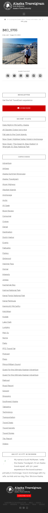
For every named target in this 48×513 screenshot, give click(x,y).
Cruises (5, 221)
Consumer (6, 216)
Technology (7, 412)
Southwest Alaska (10, 401)
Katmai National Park (11, 290)
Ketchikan (6, 311)
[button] (24, 14)
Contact (42, 504)
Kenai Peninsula (9, 301)
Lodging (6, 327)
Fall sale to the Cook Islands (14, 134)
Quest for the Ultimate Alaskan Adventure (20, 370)
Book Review (8, 211)
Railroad (6, 380)
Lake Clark (6, 322)
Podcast (6, 354)
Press (4, 359)
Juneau (5, 280)
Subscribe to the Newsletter (15, 502)
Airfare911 (13, 504)
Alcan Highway (8, 184)
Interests (6, 274)
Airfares (5, 168)
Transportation (8, 417)
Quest (5, 504)
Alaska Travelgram (10, 179)
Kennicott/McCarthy (11, 306)
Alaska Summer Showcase (13, 174)
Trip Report (7, 439)
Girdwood (6, 258)
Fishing (5, 253)
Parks (4, 343)
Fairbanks (6, 248)
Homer (5, 269)
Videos (5, 444)
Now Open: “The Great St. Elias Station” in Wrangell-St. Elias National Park (20, 145)
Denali (5, 227)
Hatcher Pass (8, 264)
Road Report (8, 386)
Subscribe (25, 108)
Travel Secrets (8, 428)
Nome (5, 338)
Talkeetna (6, 407)
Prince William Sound (11, 364)
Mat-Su (5, 333)
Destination (7, 232)
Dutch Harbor (8, 237)
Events (5, 243)
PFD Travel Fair (8, 348)
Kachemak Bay (8, 285)
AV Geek (6, 205)
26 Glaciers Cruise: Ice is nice (14, 130)
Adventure (6, 163)
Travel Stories (8, 433)
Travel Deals (7, 423)
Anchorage (7, 195)
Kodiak (5, 317)
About (31, 502)
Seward (5, 391)
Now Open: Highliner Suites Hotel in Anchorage (22, 139)
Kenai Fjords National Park (13, 296)
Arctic (4, 200)
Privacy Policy (24, 499)
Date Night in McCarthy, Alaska (15, 125)
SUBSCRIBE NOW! (24, 496)
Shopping (6, 396)
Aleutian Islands (9, 190)
